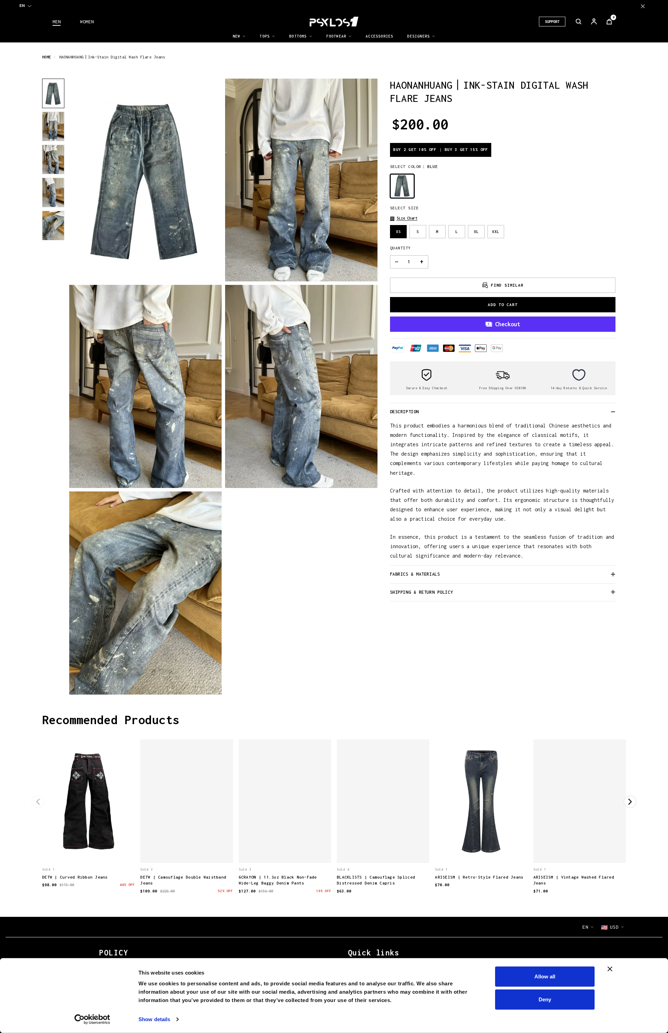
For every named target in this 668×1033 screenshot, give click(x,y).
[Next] (630, 801)
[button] (404, 218)
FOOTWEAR (336, 36)
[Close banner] (609, 969)
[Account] (594, 21)
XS (398, 231)
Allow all (544, 976)
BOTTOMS (298, 36)
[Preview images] (88, 850)
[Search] (578, 21)
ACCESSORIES (379, 36)
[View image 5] (53, 225)
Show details (154, 1019)
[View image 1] (53, 93)
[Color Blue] (402, 186)
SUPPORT (552, 21)
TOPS (265, 36)
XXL (495, 231)
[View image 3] (53, 159)
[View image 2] (53, 126)
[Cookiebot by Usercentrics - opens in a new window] (92, 1019)
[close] (643, 6)
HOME (46, 57)
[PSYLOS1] (334, 21)
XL (476, 231)
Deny (545, 999)
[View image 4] (53, 192)
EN (22, 5)
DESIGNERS (418, 36)
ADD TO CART (503, 304)
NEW (236, 36)
